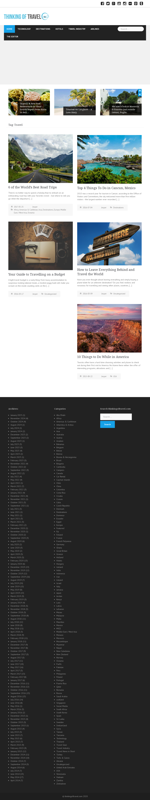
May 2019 (15, 589)
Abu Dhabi (60, 415)
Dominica (60, 515)
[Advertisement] (75, 62)
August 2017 (16, 657)
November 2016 (18, 686)
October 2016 (17, 690)
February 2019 (17, 599)
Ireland (59, 580)
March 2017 (16, 673)
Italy (58, 586)
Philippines (61, 673)
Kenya (59, 599)
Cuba (58, 502)
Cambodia (60, 467)
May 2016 (15, 706)
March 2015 (16, 745)
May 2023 (15, 450)
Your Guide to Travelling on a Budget (36, 274)
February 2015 (17, 748)
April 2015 (15, 741)
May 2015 (15, 738)
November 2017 (18, 648)
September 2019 (18, 576)
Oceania (31, 212)
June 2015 (15, 735)
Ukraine (59, 761)
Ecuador (59, 518)
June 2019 (15, 586)
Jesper (35, 207)
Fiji (57, 531)
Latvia (59, 606)
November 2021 (18, 499)
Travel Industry (76, 29)
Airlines (95, 29)
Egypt (58, 521)
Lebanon (60, 609)
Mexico (59, 625)
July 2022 (15, 476)
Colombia (60, 489)
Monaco (59, 635)
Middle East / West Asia (66, 631)
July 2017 (15, 661)
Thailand (60, 741)
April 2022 (15, 483)
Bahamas (60, 444)
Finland (59, 534)
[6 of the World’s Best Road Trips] (40, 158)
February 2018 (17, 638)
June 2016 (15, 703)
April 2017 (15, 670)
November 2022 (18, 463)
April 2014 (15, 780)
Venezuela (61, 774)
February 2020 (17, 560)
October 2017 (17, 651)
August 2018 (16, 618)
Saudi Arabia (61, 696)
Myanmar (60, 644)
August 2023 (16, 441)
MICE (58, 628)
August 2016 (16, 696)
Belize (59, 450)
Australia (60, 434)
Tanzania (60, 735)
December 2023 (18, 434)
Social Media (62, 706)
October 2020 (17, 534)
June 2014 (15, 774)
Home (9, 29)
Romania (60, 690)
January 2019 (16, 602)
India (58, 570)
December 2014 (18, 754)
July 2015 (15, 732)
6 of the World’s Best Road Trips (32, 187)
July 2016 (15, 699)
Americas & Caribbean (28, 210)
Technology (24, 29)
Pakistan (59, 667)
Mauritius (60, 622)
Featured (60, 528)
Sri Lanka (60, 719)
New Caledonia (63, 651)
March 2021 (16, 521)
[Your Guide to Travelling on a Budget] (40, 245)
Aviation (59, 441)
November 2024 (18, 418)
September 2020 (18, 538)
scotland (60, 699)
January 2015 (16, 751)
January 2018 (16, 641)
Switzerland (61, 725)
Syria (58, 728)
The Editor (12, 36)
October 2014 (17, 761)
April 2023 (15, 454)
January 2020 (16, 564)
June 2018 (15, 625)
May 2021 (15, 515)
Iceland (59, 567)
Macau (59, 612)
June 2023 (15, 447)
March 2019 (16, 596)
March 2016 (16, 709)
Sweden (60, 722)
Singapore (60, 703)
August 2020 (16, 541)
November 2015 (18, 719)
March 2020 (16, 557)
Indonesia (60, 573)
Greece (59, 554)
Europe (57, 210)
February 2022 (17, 489)
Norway (59, 657)
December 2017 (18, 644)
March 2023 (16, 457)
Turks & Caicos (63, 758)
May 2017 (15, 667)
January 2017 (16, 680)
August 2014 (16, 767)
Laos (58, 602)
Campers (60, 470)
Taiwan (59, 732)
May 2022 (15, 479)
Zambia (59, 780)
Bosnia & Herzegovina (66, 457)
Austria (59, 437)
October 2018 (17, 612)
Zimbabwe (61, 783)
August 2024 (16, 425)
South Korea (61, 712)
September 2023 (18, 437)
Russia (59, 693)
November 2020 (18, 531)
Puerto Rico (61, 683)
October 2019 (17, 573)
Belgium (60, 447)
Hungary (60, 564)
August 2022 (16, 473)
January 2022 (16, 492)
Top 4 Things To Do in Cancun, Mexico (106, 188)
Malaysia (60, 615)
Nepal (59, 648)
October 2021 (17, 502)
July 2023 (15, 444)
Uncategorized (50, 294)
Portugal (60, 680)
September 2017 (18, 654)
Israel (58, 583)
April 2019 (15, 593)
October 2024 (17, 421)
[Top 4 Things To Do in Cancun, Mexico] (109, 159)
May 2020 (15, 551)
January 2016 (16, 712)
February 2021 (17, 525)
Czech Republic (63, 505)
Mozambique (62, 641)
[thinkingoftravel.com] (26, 16)
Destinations (43, 29)
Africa (16, 210)
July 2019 (15, 583)
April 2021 (15, 518)
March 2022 (16, 486)
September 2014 (18, 764)
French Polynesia (63, 541)
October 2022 (17, 467)
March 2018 (16, 635)
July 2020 (15, 544)
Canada (59, 473)
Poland (59, 677)
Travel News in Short (65, 751)
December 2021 (18, 496)
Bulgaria (60, 463)
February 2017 (17, 677)
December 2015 (18, 715)
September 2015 (18, 725)
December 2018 (18, 606)
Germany (60, 544)
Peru (58, 670)
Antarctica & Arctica (64, 425)
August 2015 (16, 728)
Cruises (59, 499)
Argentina (60, 428)
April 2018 (15, 631)
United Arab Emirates (65, 767)
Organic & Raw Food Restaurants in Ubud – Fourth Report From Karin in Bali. (33, 108)
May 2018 (15, 628)
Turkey (59, 754)
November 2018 (18, 609)
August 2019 (16, 580)
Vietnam (59, 777)
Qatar (58, 686)
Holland (59, 557)
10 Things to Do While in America (103, 357)
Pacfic (59, 664)
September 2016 (18, 693)
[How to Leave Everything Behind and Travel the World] (109, 243)
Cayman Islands (63, 479)
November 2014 (18, 758)
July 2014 (15, 770)
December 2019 (18, 567)
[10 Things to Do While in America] (109, 328)
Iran (58, 576)
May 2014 (15, 777)
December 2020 (18, 528)
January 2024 (16, 431)
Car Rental (60, 476)
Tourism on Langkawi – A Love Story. (79, 111)
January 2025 (16, 415)
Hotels (59, 29)
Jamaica (59, 589)
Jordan (59, 596)
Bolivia (59, 454)
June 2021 (15, 512)
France (59, 538)
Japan (58, 593)
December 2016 (18, 683)
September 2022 (18, 470)
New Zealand (62, 654)
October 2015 (17, 722)
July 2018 (15, 622)
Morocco (60, 638)
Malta (58, 618)
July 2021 (15, 509)
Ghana (59, 547)
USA (115, 376)
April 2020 (15, 554)
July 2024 (15, 428)
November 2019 (18, 570)
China (58, 486)
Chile (58, 483)
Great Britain (61, 551)
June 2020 (15, 547)
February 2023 (17, 460)
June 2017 (15, 664)
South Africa (61, 709)
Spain (58, 715)
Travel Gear (61, 745)
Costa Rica (60, 492)
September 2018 (18, 615)
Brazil (58, 460)
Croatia (59, 496)
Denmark (60, 509)
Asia (40, 210)
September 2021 (18, 505)
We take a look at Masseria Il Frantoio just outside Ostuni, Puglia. (125, 109)
